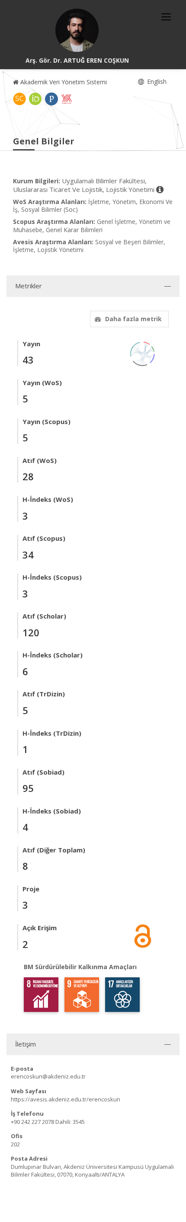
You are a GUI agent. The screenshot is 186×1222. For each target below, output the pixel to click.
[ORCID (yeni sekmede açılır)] (35, 99)
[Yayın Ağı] (143, 353)
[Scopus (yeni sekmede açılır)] (19, 99)
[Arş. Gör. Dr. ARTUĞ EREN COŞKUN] (77, 30)
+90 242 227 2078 (32, 1122)
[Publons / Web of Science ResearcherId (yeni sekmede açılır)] (51, 99)
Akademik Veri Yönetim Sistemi (63, 82)
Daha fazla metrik (133, 319)
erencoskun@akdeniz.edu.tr (48, 1076)
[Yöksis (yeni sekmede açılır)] (66, 99)
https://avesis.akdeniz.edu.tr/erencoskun (65, 1099)
